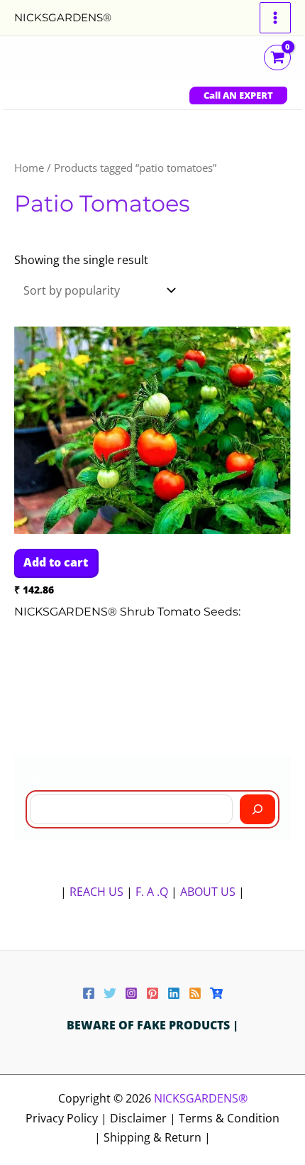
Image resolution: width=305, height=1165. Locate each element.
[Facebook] (88, 993)
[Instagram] (131, 993)
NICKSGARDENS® (62, 17)
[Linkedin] (173, 993)
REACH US (96, 891)
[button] (238, 95)
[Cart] (216, 993)
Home (29, 167)
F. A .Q (153, 891)
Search (40, 779)
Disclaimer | (144, 1118)
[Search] (257, 809)
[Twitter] (110, 993)
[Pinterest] (152, 993)
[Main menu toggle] (275, 17)
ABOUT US (207, 891)
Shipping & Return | (157, 1137)
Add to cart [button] (55, 562)
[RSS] (195, 993)
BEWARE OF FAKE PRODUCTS (150, 1025)
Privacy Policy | (68, 1118)
